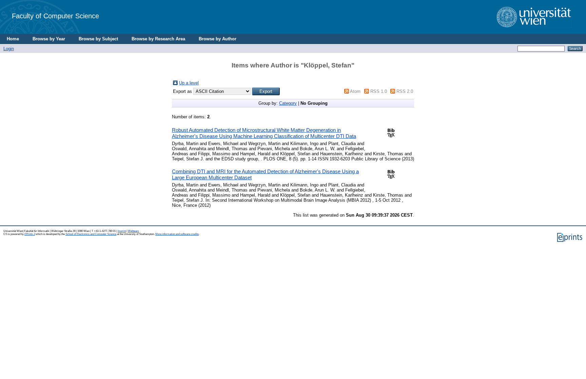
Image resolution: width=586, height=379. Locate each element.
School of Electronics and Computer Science (90, 234)
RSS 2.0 (404, 91)
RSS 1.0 (378, 91)
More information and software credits (177, 234)
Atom (355, 91)
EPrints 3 (29, 234)
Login (8, 48)
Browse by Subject (98, 38)
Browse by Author (217, 38)
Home (13, 38)
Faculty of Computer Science (55, 16)
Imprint (122, 231)
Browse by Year (49, 38)
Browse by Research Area (158, 38)
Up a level (189, 82)
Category (288, 103)
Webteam (133, 231)
